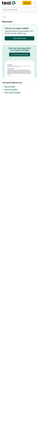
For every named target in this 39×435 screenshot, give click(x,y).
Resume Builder (9, 86)
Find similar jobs (19, 38)
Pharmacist (7, 22)
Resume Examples (10, 89)
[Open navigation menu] (35, 3)
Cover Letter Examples (12, 92)
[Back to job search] (4, 17)
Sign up (27, 3)
